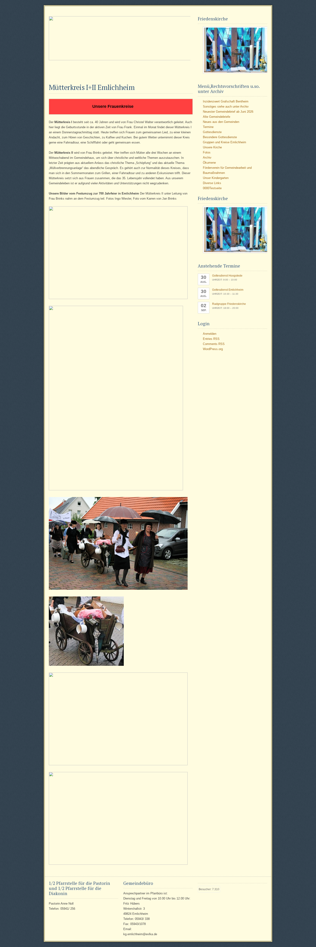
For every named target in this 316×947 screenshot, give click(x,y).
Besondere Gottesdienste (220, 137)
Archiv (207, 157)
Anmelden (209, 333)
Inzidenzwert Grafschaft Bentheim (225, 101)
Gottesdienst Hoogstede (227, 275)
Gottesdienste (212, 132)
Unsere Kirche (212, 147)
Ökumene (209, 162)
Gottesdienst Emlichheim (227, 289)
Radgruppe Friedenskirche (229, 304)
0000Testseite (212, 188)
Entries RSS (211, 339)
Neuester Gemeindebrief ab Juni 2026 (228, 111)
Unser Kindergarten (216, 178)
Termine (208, 127)
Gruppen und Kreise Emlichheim (224, 142)
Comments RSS (214, 344)
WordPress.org (213, 349)
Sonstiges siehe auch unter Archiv (226, 106)
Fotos (207, 152)
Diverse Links (212, 183)
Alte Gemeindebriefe (216, 116)
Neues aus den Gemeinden (221, 122)
